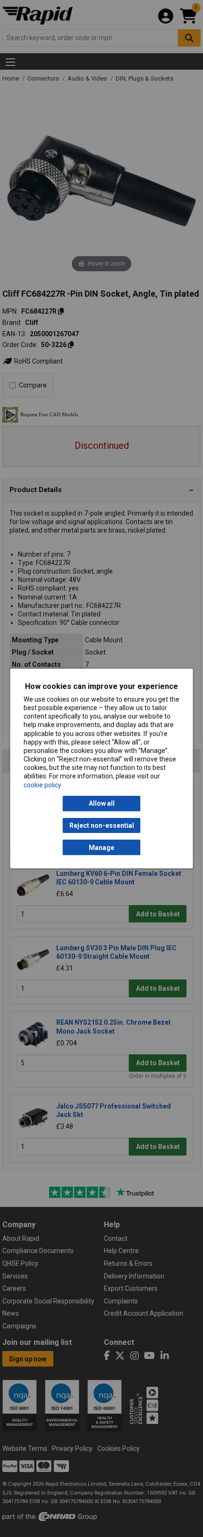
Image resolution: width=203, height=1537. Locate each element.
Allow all (102, 803)
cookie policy (42, 785)
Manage (101, 847)
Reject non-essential (101, 825)
